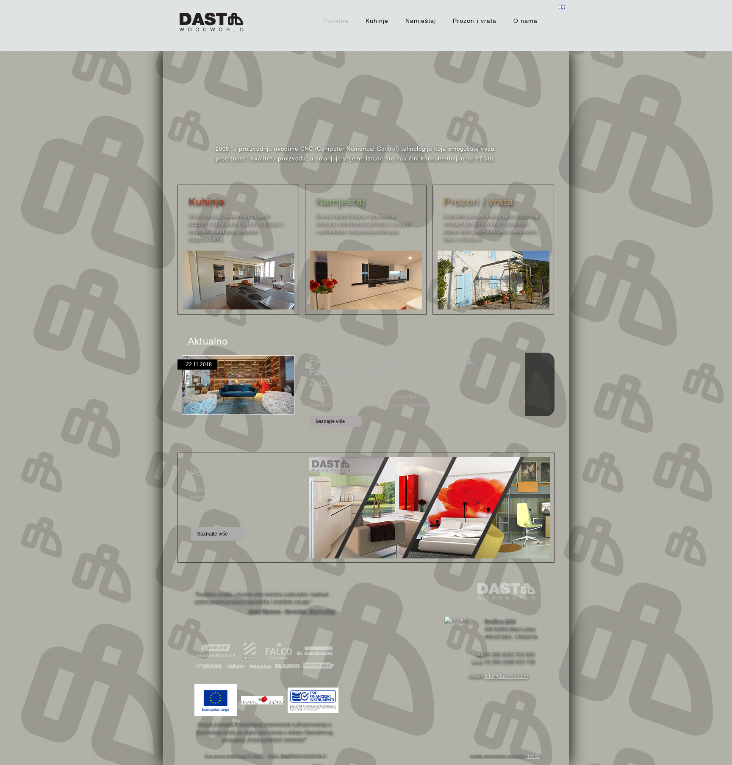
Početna (336, 20)
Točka (533, 756)
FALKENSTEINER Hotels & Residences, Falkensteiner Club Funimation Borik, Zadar (391, 371)
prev (264, 91)
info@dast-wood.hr (506, 676)
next (467, 91)
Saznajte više (330, 421)
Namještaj (420, 20)
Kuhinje (377, 20)
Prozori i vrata (474, 20)
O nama (525, 20)
